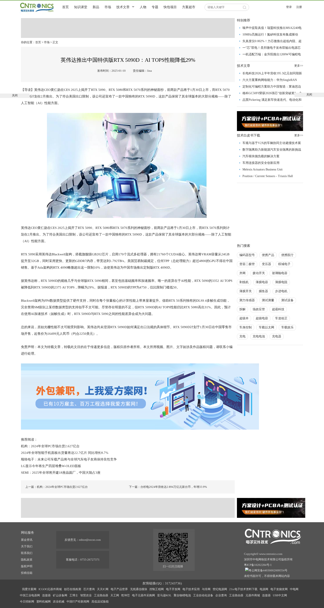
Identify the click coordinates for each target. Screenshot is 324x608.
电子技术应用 (191, 589)
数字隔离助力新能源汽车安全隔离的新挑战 (271, 149)
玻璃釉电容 (279, 273)
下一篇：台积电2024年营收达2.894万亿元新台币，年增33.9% (168, 486)
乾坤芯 (125, 595)
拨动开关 (259, 273)
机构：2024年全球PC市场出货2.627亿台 (50, 446)
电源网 (264, 589)
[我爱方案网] (140, 396)
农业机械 (58, 601)
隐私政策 (26, 559)
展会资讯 (26, 539)
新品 (96, 7)
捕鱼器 (263, 291)
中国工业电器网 (30, 595)
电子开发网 (173, 589)
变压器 (266, 264)
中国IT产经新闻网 (78, 601)
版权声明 (26, 566)
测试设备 (287, 300)
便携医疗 (287, 255)
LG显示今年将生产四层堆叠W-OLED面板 (51, 466)
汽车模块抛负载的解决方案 (260, 156)
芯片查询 (89, 589)
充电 (242, 336)
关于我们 (26, 546)
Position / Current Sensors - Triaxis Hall (267, 176)
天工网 (114, 595)
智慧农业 (86, 595)
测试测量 (268, 300)
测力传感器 (247, 300)
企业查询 (221, 595)
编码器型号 (247, 255)
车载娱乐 (287, 327)
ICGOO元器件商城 (50, 589)
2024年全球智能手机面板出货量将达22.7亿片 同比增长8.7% (64, 453)
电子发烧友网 (279, 589)
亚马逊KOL (164, 595)
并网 (242, 273)
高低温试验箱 (100, 601)
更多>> (298, 135)
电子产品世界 (119, 589)
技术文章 (123, 7)
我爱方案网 (29, 589)
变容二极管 (247, 264)
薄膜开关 (245, 291)
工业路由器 (101, 595)
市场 (107, 7)
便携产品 (268, 255)
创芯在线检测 (72, 589)
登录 (289, 7)
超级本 (244, 318)
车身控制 (245, 327)
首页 (65, 7)
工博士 (73, 595)
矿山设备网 (60, 595)
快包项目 (170, 7)
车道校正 (281, 318)
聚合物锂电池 (182, 595)
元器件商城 (253, 595)
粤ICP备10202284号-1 (258, 565)
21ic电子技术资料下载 (243, 589)
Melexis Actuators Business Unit (262, 169)
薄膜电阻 (281, 282)
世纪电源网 (220, 589)
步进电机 (281, 291)
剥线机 (244, 282)
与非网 (206, 589)
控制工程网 (156, 589)
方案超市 (188, 7)
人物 (143, 7)
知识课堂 (80, 7)
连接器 (46, 595)
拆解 (242, 309)
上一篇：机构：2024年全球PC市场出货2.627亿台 (56, 486)
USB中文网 (280, 595)
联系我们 (26, 553)
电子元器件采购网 (143, 595)
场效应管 (259, 309)
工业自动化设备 (203, 595)
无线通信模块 (138, 589)
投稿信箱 (26, 572)
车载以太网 (266, 327)
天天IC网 (102, 589)
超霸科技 (278, 309)
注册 (299, 7)
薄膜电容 (262, 282)
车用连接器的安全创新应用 (260, 163)
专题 (155, 7)
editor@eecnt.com (90, 539)
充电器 (276, 336)
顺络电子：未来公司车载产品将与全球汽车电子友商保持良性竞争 (69, 459)
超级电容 (262, 318)
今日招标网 (27, 601)
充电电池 (259, 336)
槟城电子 (284, 264)
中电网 (294, 589)
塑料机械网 (43, 601)
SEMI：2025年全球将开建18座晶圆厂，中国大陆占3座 (61, 472)
